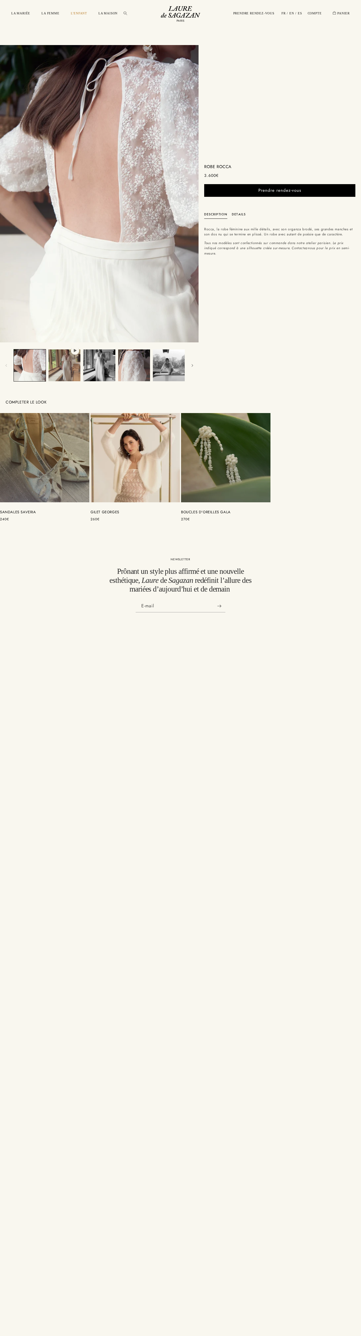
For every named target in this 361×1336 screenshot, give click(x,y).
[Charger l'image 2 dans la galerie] (99, 365)
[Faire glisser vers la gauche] (6, 365)
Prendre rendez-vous (279, 190)
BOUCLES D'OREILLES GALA (206, 512)
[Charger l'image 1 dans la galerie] (30, 365)
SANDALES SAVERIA (18, 512)
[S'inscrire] (219, 606)
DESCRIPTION (215, 214)
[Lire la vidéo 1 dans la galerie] (64, 365)
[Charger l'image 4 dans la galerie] (169, 365)
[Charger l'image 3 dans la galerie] (134, 365)
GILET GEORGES (105, 512)
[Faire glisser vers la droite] (192, 365)
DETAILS (239, 214)
